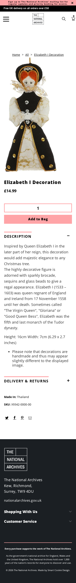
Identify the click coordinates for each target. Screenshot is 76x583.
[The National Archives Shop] (38, 19)
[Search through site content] (65, 19)
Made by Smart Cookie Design (54, 570)
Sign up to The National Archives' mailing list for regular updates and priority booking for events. (38, 2)
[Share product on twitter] (7, 418)
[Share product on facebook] (15, 418)
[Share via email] (30, 418)
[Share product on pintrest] (22, 418)
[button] (38, 235)
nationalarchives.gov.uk (22, 500)
